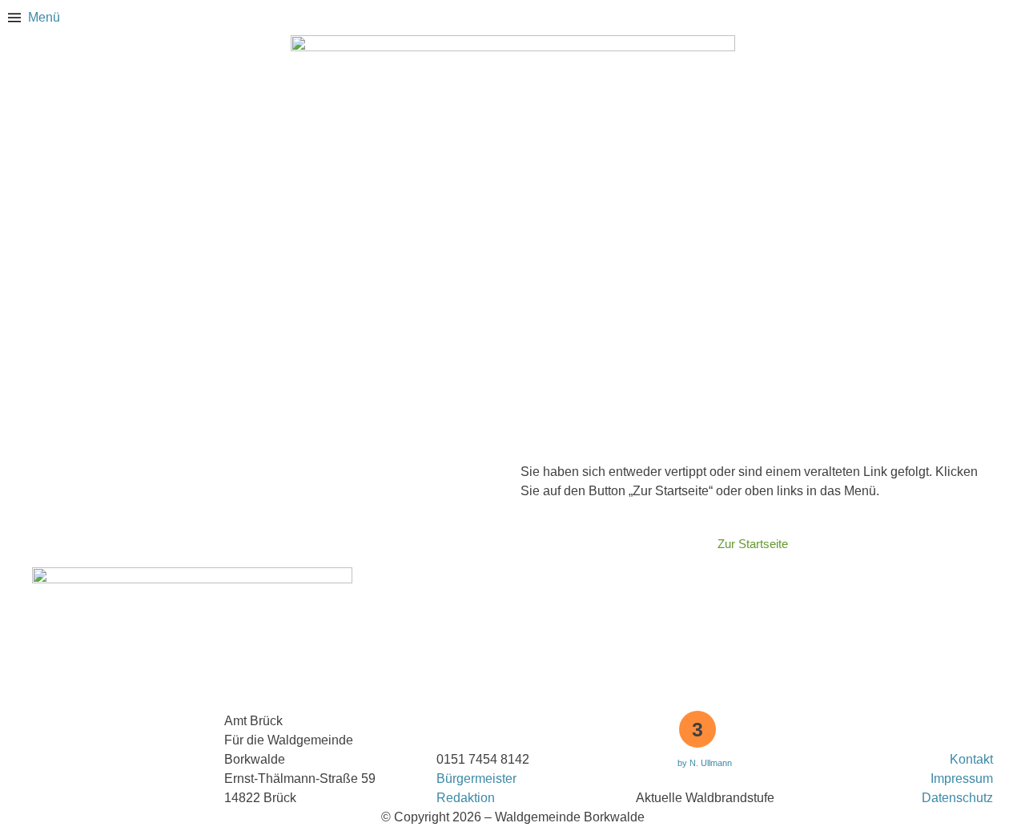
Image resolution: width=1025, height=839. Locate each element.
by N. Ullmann (704, 763)
